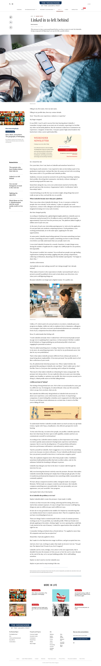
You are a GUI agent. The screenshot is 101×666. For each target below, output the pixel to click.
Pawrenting (52, 644)
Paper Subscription (52, 658)
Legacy (51, 641)
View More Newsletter (72, 156)
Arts (10, 636)
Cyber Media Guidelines (27, 658)
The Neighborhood (13, 634)
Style (61, 634)
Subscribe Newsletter (81, 638)
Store (82, 9)
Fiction (51, 639)
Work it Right (33, 643)
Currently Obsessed (62, 643)
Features (19, 9)
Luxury (51, 642)
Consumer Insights (34, 634)
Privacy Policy (74, 154)
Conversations (12, 641)
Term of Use (82, 658)
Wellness (52, 634)
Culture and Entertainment (15, 638)
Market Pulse (33, 639)
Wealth (31, 641)
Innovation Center (34, 636)
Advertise (43, 658)
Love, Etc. (52, 646)
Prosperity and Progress (46, 9)
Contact (36, 658)
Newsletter (75, 9)
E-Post (66, 9)
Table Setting (61, 637)
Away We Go (12, 639)
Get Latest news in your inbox (80, 635)
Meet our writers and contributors (80, 632)
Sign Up (67, 149)
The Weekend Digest (30, 9)
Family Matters (51, 637)
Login (89, 4)
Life (59, 9)
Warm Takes (39, 16)
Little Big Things (52, 649)
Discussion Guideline (72, 658)
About (17, 658)
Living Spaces (33, 638)
